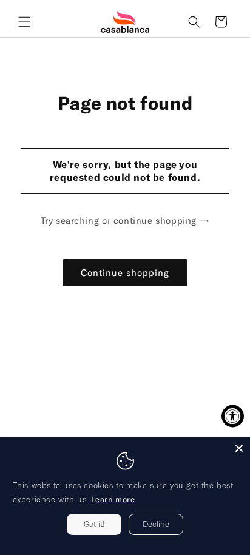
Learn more (113, 499)
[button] (24, 21)
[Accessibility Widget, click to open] (232, 416)
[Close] (239, 448)
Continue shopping (125, 272)
